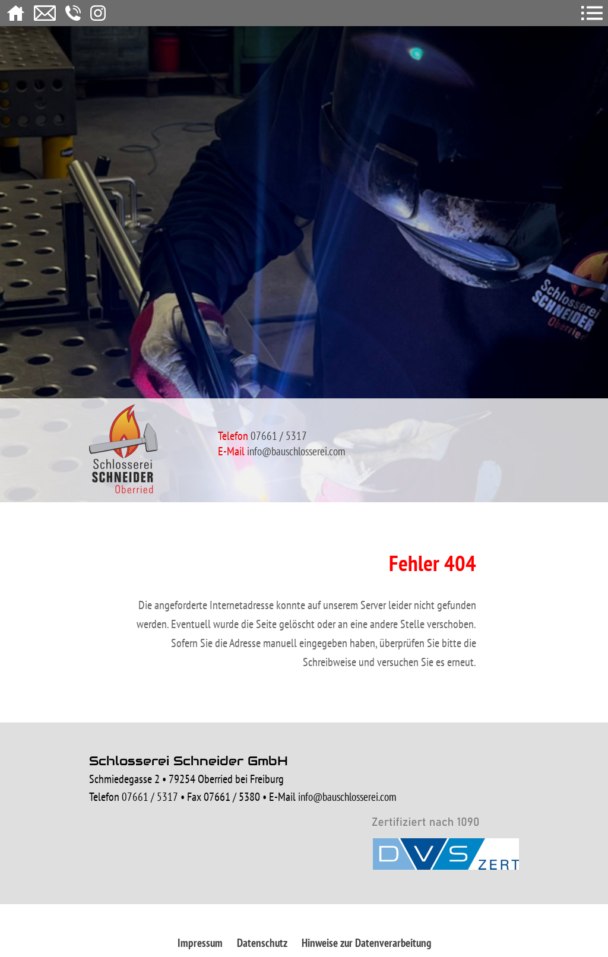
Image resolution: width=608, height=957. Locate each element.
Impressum (200, 943)
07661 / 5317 (150, 797)
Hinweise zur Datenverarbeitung (366, 943)
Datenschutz (262, 943)
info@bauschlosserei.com (296, 451)
